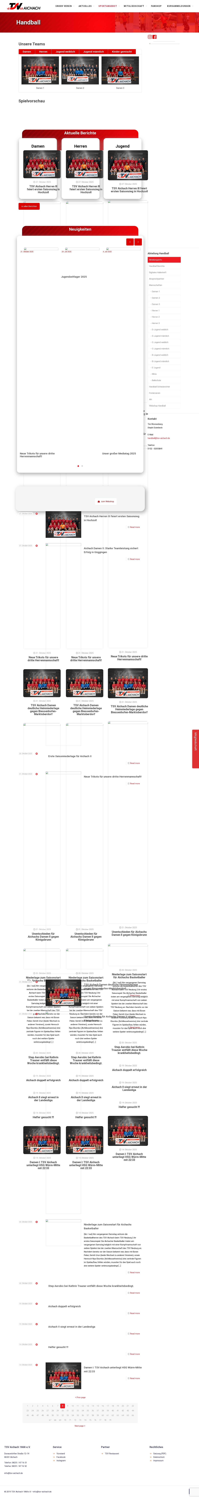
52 (63, 1415)
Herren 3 (156, 323)
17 (108, 1406)
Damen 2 (156, 298)
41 (118, 1410)
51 (58, 1415)
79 (110, 1420)
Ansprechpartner (156, 279)
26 (43, 1410)
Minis (154, 374)
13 (88, 1406)
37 (98, 1410)
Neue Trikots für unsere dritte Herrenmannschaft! (37, 455)
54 (73, 1415)
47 (38, 1415)
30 (63, 1410)
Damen (27, 51)
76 (95, 1420)
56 (83, 1415)
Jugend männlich (93, 51)
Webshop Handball (157, 406)
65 (128, 1415)
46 (33, 1415)
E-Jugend (156, 367)
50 (53, 1415)
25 (38, 1410)
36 (93, 1410)
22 (133, 1406)
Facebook (61, 1457)
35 (88, 1410)
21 (128, 1406)
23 (28, 1410)
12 (83, 1406)
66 (133, 1415)
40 (113, 1410)
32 (73, 1410)
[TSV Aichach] (23, 6)
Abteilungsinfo (155, 260)
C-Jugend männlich (160, 348)
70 (65, 1420)
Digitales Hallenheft (157, 272)
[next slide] (138, 241)
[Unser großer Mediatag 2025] (123, 349)
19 (118, 1406)
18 (113, 1406)
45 (28, 1415)
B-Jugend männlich (160, 361)
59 (98, 1415)
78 (105, 1420)
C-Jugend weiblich (160, 342)
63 (118, 1415)
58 (93, 1415)
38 (103, 1410)
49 (48, 1415)
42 (123, 1410)
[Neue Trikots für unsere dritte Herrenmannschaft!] (41, 349)
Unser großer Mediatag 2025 (119, 453)
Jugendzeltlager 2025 (74, 276)
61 (108, 1415)
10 (73, 1406)
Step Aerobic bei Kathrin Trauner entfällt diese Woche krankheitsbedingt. (91, 1285)
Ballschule (156, 380)
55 (78, 1415)
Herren (43, 51)
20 (123, 1406)
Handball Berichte (157, 266)
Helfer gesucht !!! (58, 1347)
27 (48, 1410)
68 (55, 1420)
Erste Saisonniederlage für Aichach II (70, 756)
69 (60, 1420)
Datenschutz (159, 1457)
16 (103, 1406)
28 (53, 1410)
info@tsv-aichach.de (13, 1473)
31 (68, 1410)
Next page (79, 1426)
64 (123, 1415)
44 (133, 1410)
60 (103, 1415)
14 (93, 1406)
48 (43, 1415)
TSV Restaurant (112, 1453)
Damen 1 (156, 291)
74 (85, 1420)
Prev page (81, 1397)
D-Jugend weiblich (160, 329)
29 (58, 1410)
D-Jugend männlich (160, 336)
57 (88, 1415)
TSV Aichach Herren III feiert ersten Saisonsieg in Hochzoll (43, 189)
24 (33, 1410)
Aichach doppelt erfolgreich (64, 1306)
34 (83, 1410)
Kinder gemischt (122, 51)
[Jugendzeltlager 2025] (82, 260)
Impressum (158, 1460)
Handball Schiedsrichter (159, 387)
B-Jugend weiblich (160, 355)
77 (100, 1420)
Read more (135, 527)
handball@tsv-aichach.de (159, 438)
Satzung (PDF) (159, 1453)
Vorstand (61, 1453)
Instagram (61, 1460)
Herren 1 (156, 310)
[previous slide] (130, 241)
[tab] (27, 51)
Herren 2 (156, 317)
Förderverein (154, 393)
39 (108, 1410)
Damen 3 (156, 304)
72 (75, 1420)
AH (150, 399)
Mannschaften (155, 285)
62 (113, 1415)
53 (68, 1415)
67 (50, 1420)
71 (70, 1420)
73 (80, 1420)
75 (90, 1420)
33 (78, 1410)
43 (128, 1410)
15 (98, 1406)
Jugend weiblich (65, 51)
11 (78, 1406)
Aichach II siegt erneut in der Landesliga (71, 1326)
